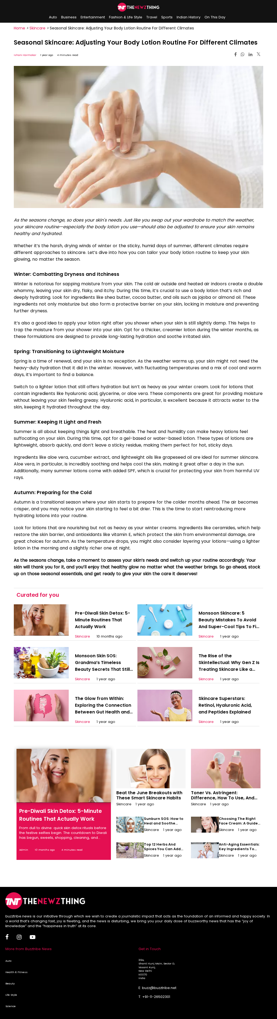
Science (10, 1006)
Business (69, 17)
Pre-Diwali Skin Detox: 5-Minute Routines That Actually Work (102, 620)
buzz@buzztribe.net (159, 988)
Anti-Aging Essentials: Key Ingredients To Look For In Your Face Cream (239, 851)
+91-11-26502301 (156, 996)
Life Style (11, 995)
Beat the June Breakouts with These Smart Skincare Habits (149, 795)
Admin (23, 850)
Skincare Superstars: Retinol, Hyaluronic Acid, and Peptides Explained (225, 705)
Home (19, 28)
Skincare (37, 28)
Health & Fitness (16, 972)
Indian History (188, 17)
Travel (151, 17)
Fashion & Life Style (125, 17)
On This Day (215, 17)
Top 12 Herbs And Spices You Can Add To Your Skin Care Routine (162, 851)
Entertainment (93, 17)
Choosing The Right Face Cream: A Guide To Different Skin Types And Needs (238, 825)
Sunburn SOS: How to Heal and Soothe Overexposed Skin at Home (163, 825)
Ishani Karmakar (25, 55)
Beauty (10, 983)
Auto (53, 17)
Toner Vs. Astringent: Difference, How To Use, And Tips (222, 798)
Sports (167, 17)
